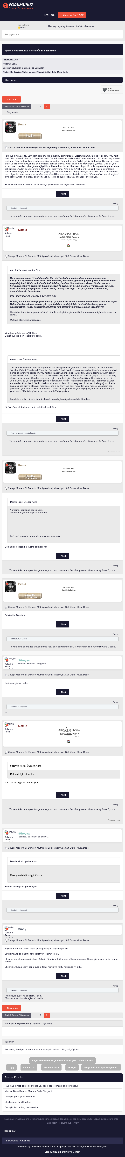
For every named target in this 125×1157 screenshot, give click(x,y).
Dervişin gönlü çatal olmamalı (20, 1096)
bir (6, 1049)
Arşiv (76, 1122)
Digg (11, 1067)
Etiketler (9, 1041)
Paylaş (115, 204)
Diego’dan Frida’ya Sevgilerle (100, 1067)
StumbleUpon (51, 1067)
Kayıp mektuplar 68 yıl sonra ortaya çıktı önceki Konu (62, 1060)
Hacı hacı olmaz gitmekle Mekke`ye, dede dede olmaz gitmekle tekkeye (41, 1085)
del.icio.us (29, 1067)
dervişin (20, 1049)
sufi (68, 1049)
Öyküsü (75, 1049)
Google (72, 1067)
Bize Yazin (52, 1122)
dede (11, 1049)
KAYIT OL (49, 15)
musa (37, 1049)
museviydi (46, 1049)
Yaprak (20, 433)
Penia (13, 433)
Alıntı (63, 193)
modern (29, 1049)
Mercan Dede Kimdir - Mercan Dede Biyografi (28, 1091)
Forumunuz (65, 1122)
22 (113, 89)
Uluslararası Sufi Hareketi (18, 1102)
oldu (63, 1049)
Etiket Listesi (10, 80)
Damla (13, 208)
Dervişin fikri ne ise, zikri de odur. (22, 1107)
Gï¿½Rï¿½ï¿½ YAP (72, 15)
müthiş (56, 1049)
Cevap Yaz (12, 99)
